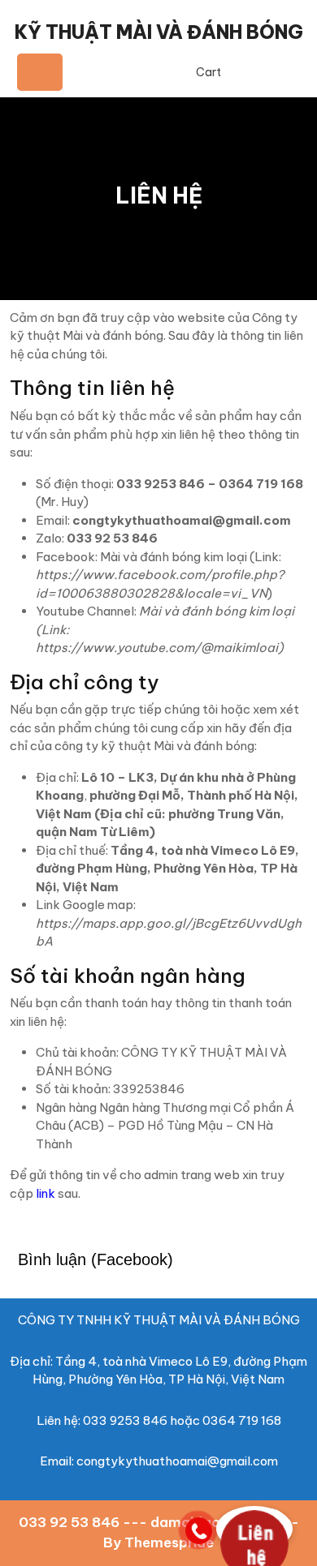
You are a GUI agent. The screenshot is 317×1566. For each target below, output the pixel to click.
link (45, 1193)
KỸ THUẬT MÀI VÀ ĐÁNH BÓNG (159, 32)
